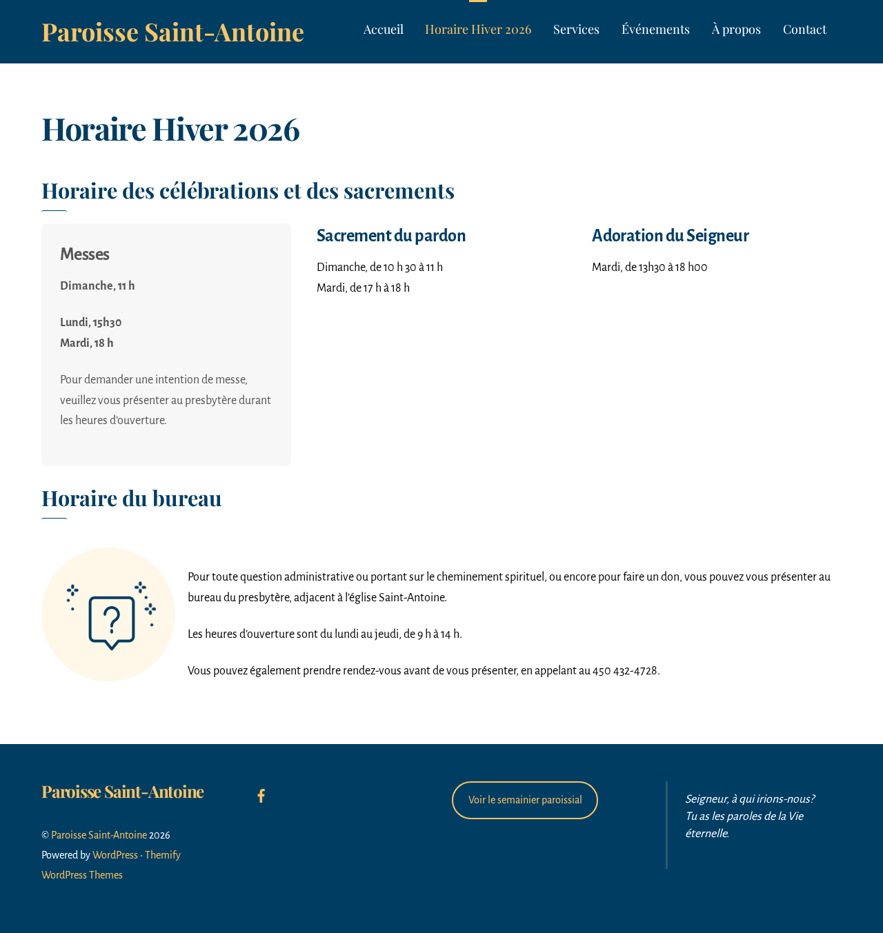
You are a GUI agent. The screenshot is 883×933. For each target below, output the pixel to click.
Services (576, 29)
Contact (804, 29)
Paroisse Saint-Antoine (99, 835)
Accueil (384, 29)
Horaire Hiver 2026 (478, 29)
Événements (656, 29)
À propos (736, 29)
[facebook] (261, 794)
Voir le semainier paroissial (525, 799)
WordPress (115, 855)
